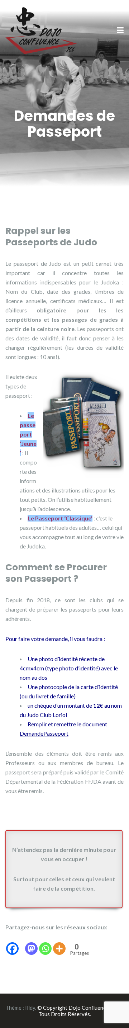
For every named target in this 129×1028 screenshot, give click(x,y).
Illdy (30, 1007)
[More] (59, 944)
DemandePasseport (44, 733)
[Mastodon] (31, 944)
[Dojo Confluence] (41, 30)
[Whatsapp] (45, 944)
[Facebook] (12, 944)
